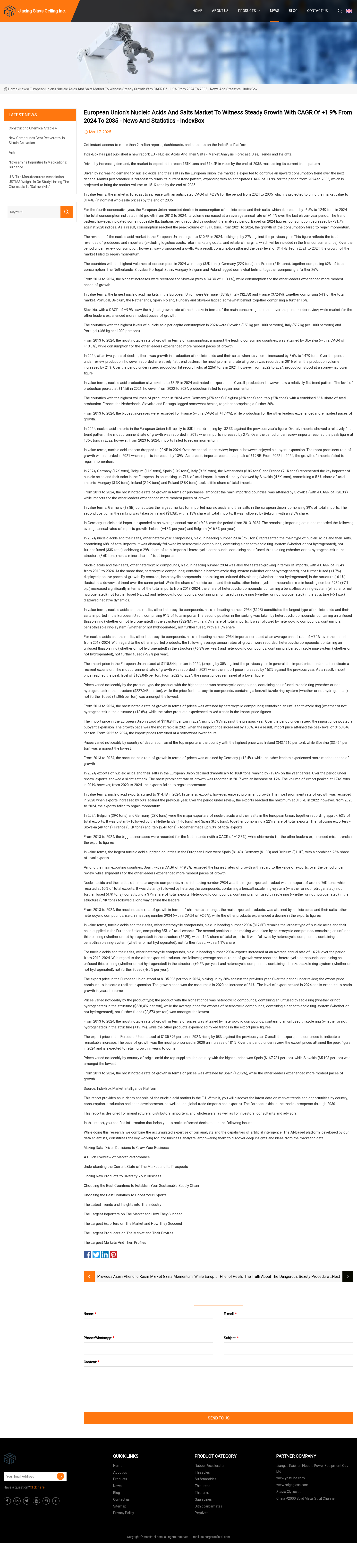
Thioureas (202, 1486)
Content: (91, 1362)
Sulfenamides (205, 1479)
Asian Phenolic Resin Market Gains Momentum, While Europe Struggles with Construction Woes (165, 1277)
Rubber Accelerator (210, 1466)
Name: (90, 1314)
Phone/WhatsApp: (99, 1338)
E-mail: (230, 1314)
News (274, 11)
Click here (37, 1487)
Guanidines (203, 1499)
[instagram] (46, 1501)
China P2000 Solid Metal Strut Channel (305, 1498)
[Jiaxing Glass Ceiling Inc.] (28, 1458)
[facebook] (7, 1501)
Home (197, 11)
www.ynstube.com (290, 1478)
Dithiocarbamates (208, 1506)
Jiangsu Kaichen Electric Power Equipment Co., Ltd (312, 1468)
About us (220, 11)
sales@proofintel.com (215, 1537)
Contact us (317, 11)
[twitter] (26, 1501)
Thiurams (202, 1493)
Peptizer (201, 1513)
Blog (293, 11)
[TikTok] (56, 1501)
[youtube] (36, 1501)
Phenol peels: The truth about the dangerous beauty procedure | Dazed (275, 1277)
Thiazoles (202, 1472)
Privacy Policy (123, 1513)
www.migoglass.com (292, 1485)
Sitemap (119, 1506)
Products (247, 11)
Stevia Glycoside (288, 1492)
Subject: (231, 1338)
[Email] (60, 1476)
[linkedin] (17, 1501)
